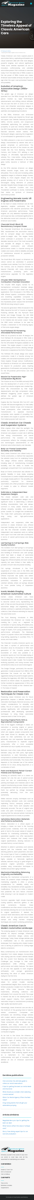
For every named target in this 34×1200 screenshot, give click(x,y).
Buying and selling (7, 51)
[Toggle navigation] (31, 3)
